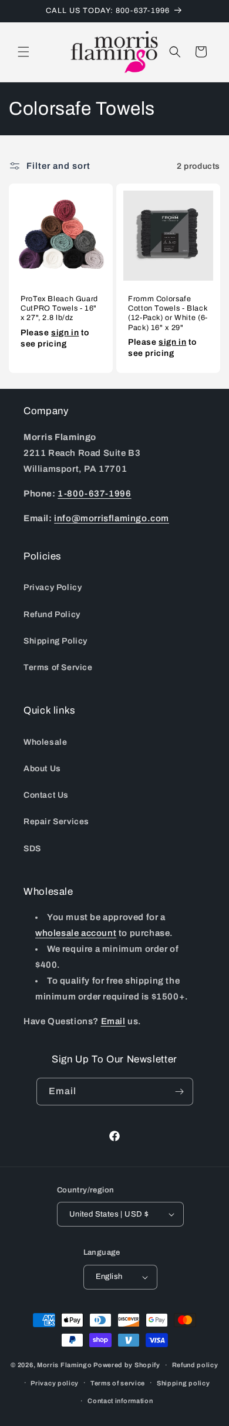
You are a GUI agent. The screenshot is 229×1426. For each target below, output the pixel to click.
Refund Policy (51, 614)
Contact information (120, 1400)
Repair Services (56, 821)
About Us (42, 768)
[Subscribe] (180, 1091)
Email (113, 1021)
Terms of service (117, 1383)
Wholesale (45, 742)
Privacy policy (55, 1383)
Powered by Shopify (126, 1364)
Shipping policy (183, 1383)
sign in (65, 332)
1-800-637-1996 (94, 493)
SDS (32, 848)
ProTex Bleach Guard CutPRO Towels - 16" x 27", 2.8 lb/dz (59, 308)
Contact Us (46, 795)
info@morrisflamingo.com (111, 518)
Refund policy (195, 1364)
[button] (23, 52)
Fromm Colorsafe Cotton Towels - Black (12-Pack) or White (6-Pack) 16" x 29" (168, 313)
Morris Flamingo (64, 1364)
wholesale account (75, 933)
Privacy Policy (52, 587)
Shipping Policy (55, 641)
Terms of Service (58, 667)
